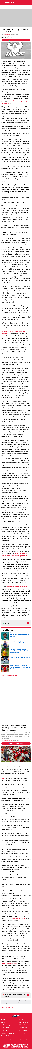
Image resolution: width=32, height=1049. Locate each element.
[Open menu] (2, 2)
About (3, 1019)
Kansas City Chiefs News (11, 675)
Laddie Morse (6, 34)
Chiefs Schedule (10, 1007)
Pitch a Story (23, 1025)
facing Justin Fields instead (9, 963)
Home (2, 675)
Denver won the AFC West (17, 918)
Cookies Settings (6, 1036)
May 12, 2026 (25, 853)
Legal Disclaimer (24, 1030)
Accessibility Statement (8, 1033)
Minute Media (8, 1039)
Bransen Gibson (7, 740)
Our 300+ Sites (23, 1022)
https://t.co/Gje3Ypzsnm (8, 893)
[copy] (11, 37)
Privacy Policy (5, 1027)
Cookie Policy (5, 1030)
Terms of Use (23, 1027)
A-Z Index (22, 1033)
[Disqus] (17, 697)
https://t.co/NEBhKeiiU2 (8, 872)
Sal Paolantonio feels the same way (16, 586)
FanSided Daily (5, 1025)
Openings (22, 1019)
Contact (3, 1022)
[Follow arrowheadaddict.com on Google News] (28, 623)
